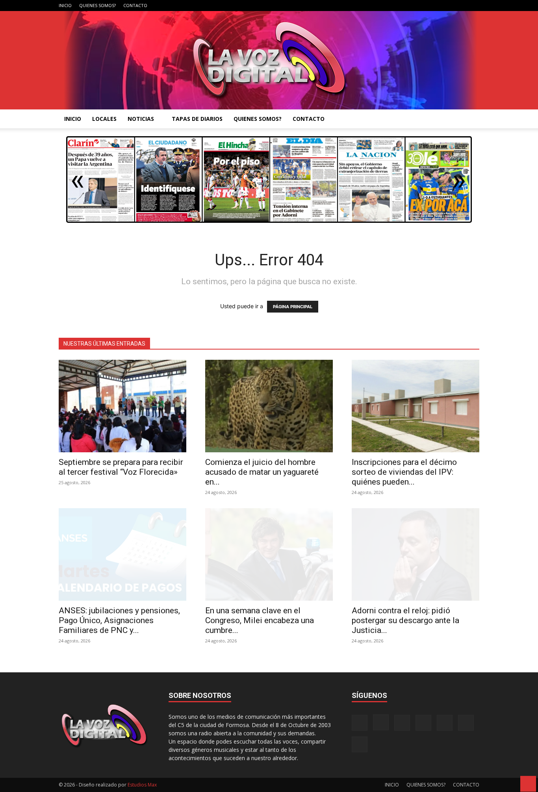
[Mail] (421, 5)
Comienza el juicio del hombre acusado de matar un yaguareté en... (262, 472)
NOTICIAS (141, 118)
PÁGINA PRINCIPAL (292, 306)
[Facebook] (395, 5)
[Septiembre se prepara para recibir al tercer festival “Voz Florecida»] (122, 406)
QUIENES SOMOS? (97, 5)
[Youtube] (473, 5)
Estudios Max (142, 784)
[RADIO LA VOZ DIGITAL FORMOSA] (269, 60)
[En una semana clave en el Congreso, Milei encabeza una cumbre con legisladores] (269, 554)
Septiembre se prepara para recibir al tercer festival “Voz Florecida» (121, 467)
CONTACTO (135, 5)
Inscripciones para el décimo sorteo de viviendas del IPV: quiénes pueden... (404, 472)
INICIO (65, 5)
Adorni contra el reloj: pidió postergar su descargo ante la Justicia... (405, 620)
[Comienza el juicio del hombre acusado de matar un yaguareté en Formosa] (269, 406)
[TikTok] (434, 5)
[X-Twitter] (447, 5)
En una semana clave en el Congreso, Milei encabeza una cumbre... (259, 620)
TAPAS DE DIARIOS (197, 118)
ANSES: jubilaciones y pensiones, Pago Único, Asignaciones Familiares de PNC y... (119, 620)
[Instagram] (408, 5)
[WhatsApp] (460, 5)
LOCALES (104, 118)
